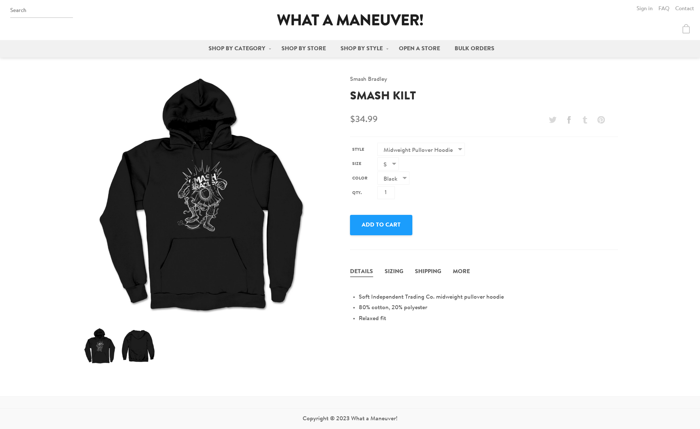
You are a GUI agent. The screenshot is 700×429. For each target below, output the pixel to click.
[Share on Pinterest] (601, 119)
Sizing (394, 272)
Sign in (645, 9)
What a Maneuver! (350, 20)
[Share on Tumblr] (585, 119)
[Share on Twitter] (552, 119)
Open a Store (419, 49)
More (461, 272)
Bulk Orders (474, 49)
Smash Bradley (368, 79)
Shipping (428, 272)
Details (361, 272)
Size (356, 164)
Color (360, 178)
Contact (684, 9)
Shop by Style (362, 49)
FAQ (663, 9)
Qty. (357, 193)
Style (358, 149)
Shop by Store (303, 49)
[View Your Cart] (686, 29)
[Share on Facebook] (568, 119)
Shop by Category (237, 49)
